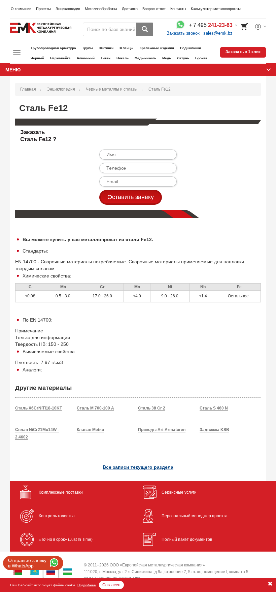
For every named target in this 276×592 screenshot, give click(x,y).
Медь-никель (145, 58)
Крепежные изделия (157, 48)
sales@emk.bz (218, 33)
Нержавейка (60, 58)
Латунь (183, 58)
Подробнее (86, 585)
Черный (37, 58)
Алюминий (86, 58)
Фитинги (106, 48)
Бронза (201, 58)
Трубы (87, 48)
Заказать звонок (183, 33)
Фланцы (126, 48)
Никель (122, 58)
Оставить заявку (130, 197)
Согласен (111, 585)
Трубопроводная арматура (53, 48)
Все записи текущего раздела (138, 467)
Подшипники (190, 48)
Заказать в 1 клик (243, 52)
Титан (105, 58)
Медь (166, 58)
